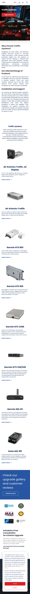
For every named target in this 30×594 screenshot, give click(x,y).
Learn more (6, 180)
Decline (15, 587)
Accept (15, 583)
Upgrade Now (8, 15)
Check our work (11, 493)
